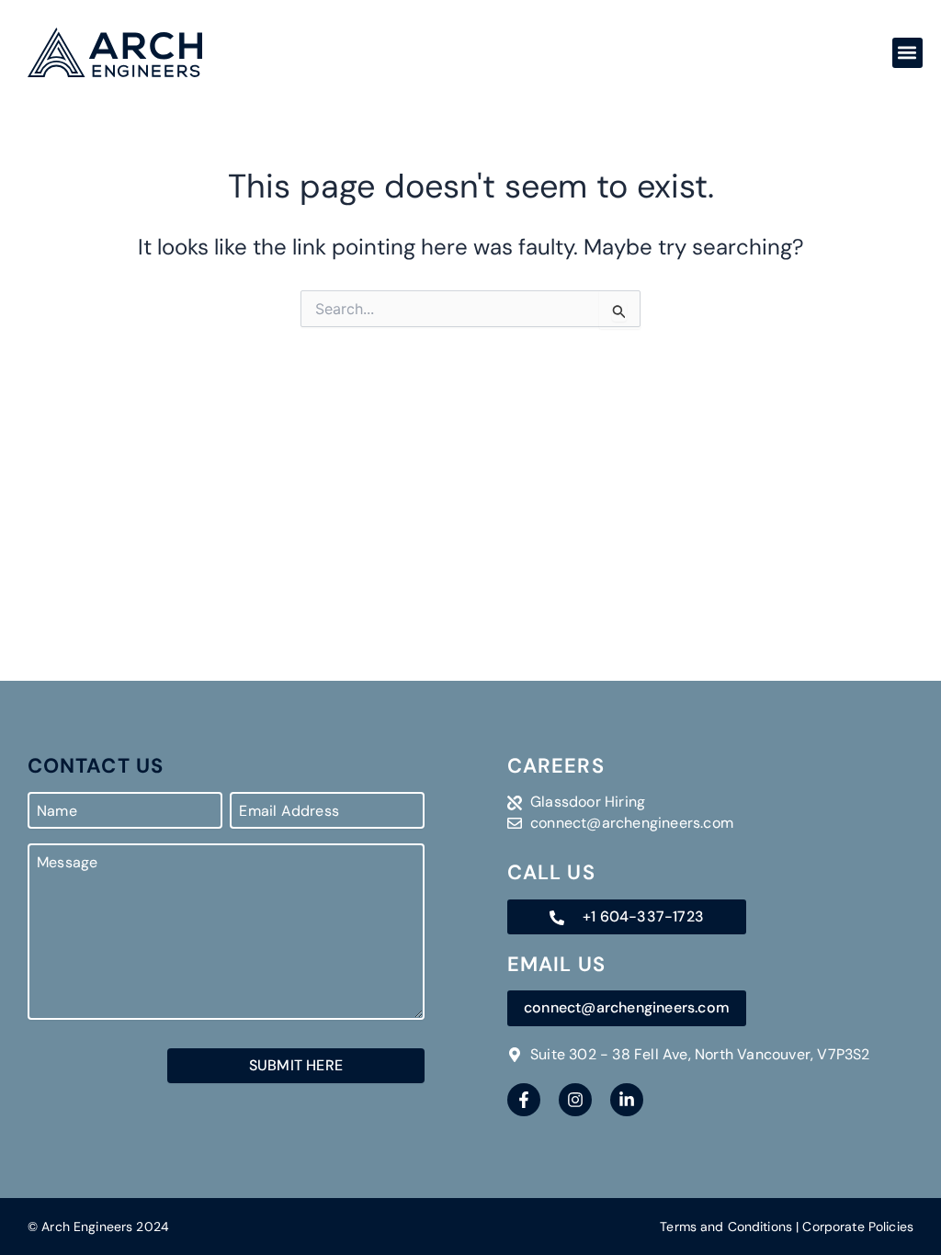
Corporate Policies (857, 1226)
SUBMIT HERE (296, 1065)
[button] (907, 53)
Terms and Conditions (726, 1226)
